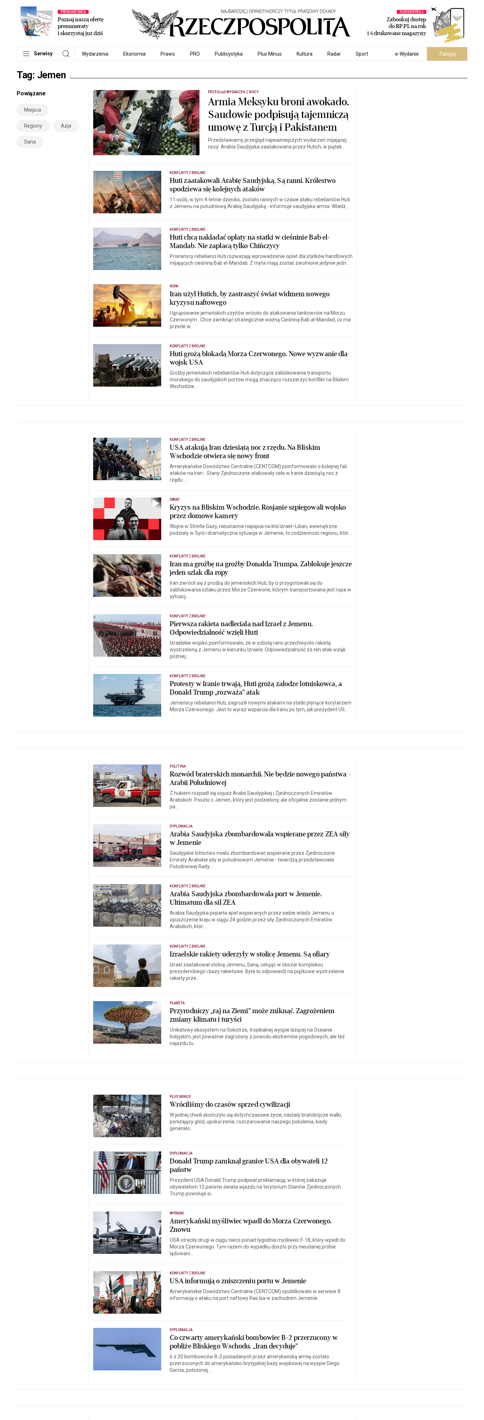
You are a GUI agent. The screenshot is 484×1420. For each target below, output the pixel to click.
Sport (362, 54)
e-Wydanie (407, 54)
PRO (195, 54)
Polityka (178, 766)
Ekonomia (134, 54)
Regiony (33, 126)
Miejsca (32, 110)
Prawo (168, 54)
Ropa (174, 286)
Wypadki (177, 1213)
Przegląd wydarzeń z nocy (233, 92)
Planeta (177, 1003)
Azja (66, 126)
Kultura (305, 54)
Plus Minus (270, 54)
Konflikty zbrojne (188, 173)
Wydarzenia (95, 54)
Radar (334, 54)
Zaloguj (447, 54)
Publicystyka (229, 54)
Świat (175, 499)
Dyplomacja (181, 826)
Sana (30, 142)
